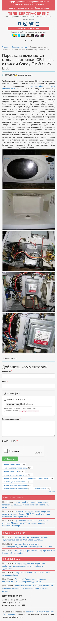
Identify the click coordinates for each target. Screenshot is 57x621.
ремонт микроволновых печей (15, 475)
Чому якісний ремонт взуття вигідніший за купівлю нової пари (26, 573)
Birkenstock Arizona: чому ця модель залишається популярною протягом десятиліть (24, 580)
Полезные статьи (12, 559)
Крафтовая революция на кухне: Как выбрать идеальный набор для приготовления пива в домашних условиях (27, 588)
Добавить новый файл (14, 399)
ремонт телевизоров (12, 464)
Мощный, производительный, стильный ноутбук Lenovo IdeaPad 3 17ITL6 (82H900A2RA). (25, 538)
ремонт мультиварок (12, 478)
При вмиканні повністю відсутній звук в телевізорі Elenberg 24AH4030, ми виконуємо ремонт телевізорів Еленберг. (25, 523)
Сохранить (11, 458)
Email (4, 381)
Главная (5, 47)
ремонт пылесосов (11, 471)
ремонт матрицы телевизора (15, 485)
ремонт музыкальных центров (15, 482)
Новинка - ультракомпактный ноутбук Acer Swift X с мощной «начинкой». (28, 551)
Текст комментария (10, 419)
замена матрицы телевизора (15, 468)
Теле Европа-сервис (28, 13)
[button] (29, 169)
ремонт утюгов (40, 488)
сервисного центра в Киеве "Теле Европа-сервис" (28, 613)
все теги (52, 491)
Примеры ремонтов (25, 7)
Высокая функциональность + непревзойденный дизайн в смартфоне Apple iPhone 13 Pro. (27, 545)
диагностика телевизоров (38, 478)
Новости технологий (14, 533)
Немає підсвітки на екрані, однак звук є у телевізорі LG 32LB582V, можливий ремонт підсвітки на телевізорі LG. (26, 504)
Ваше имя (6, 371)
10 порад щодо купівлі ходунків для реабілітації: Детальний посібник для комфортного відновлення (23, 566)
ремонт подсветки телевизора (16, 488)
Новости (11, 7)
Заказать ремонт (28, 28)
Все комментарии (42, 7)
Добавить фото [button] (12, 393)
